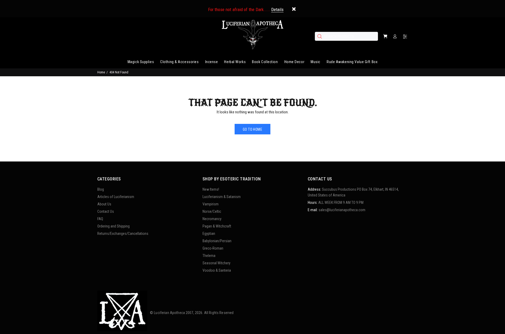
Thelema (209, 256)
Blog (100, 189)
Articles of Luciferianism (115, 197)
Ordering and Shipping (113, 226)
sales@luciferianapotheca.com (342, 210)
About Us (104, 204)
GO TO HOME (252, 129)
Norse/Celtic (212, 211)
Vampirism (211, 204)
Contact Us (105, 211)
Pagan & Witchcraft (217, 226)
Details (277, 9)
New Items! (211, 189)
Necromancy (212, 219)
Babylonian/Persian (217, 241)
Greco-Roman (213, 248)
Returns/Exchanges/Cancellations (122, 233)
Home (101, 72)
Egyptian (209, 233)
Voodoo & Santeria (217, 270)
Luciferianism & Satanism (222, 197)
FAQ (100, 219)
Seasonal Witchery (216, 263)
